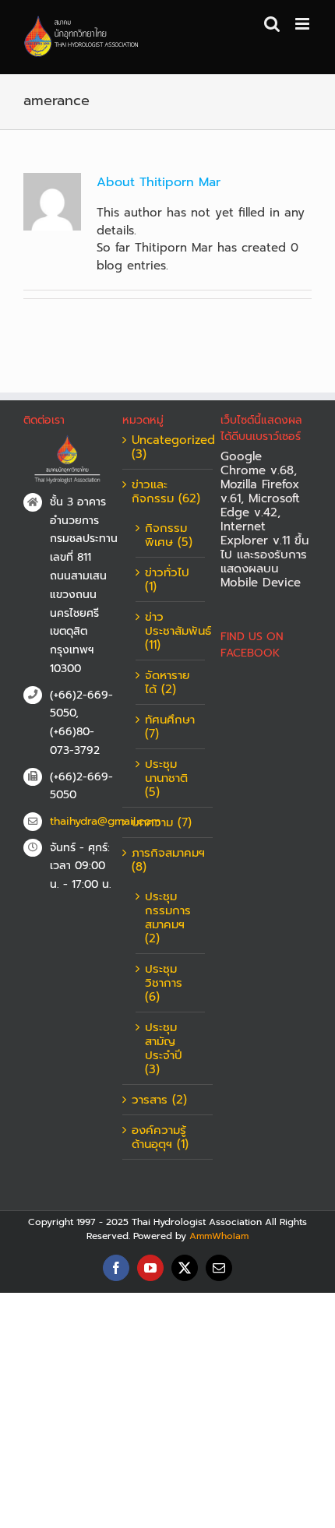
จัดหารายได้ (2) (167, 682)
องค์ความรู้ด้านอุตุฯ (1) (160, 1137)
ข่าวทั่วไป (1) (167, 579)
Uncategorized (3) (169, 447)
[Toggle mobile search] (272, 24)
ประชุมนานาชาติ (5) (166, 778)
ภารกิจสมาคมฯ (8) (168, 860)
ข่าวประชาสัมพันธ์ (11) (171, 631)
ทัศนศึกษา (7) (170, 727)
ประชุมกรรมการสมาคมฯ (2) (168, 917)
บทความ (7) (162, 822)
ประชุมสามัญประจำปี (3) (163, 1048)
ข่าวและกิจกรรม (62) (166, 491)
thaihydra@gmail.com (82, 821)
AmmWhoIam (219, 1236)
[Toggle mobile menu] (303, 24)
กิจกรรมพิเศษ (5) (168, 535)
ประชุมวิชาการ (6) (163, 983)
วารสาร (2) (159, 1100)
